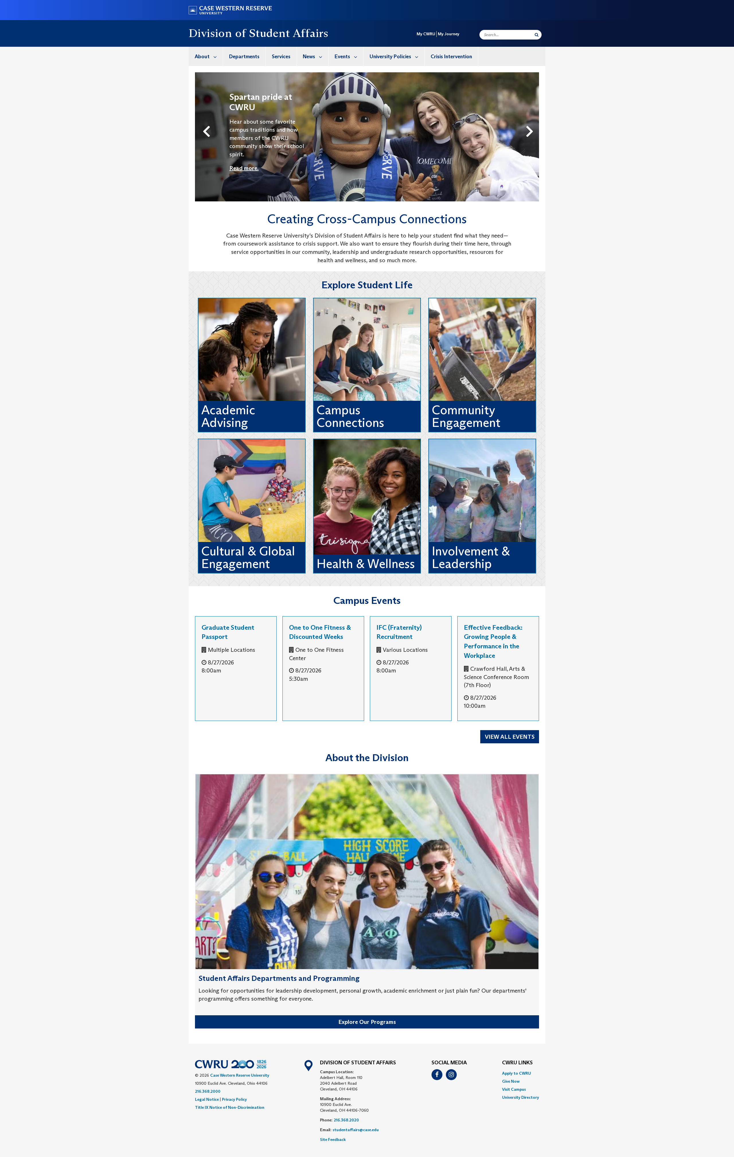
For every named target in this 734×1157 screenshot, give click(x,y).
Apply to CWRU (516, 1073)
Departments (244, 56)
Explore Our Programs (367, 1021)
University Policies (390, 56)
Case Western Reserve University (239, 1075)
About (202, 56)
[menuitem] (206, 56)
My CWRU (426, 33)
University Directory (520, 1097)
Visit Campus (514, 1089)
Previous (207, 121)
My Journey (448, 33)
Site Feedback (333, 1139)
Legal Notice (207, 1099)
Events (342, 56)
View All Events (509, 736)
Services (281, 56)
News (309, 56)
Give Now (511, 1081)
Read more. (244, 168)
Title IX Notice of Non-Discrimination (229, 1107)
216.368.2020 (346, 1120)
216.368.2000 (207, 1091)
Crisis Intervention (451, 56)
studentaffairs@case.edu (356, 1129)
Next (531, 121)
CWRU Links (517, 1063)
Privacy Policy (234, 1099)
